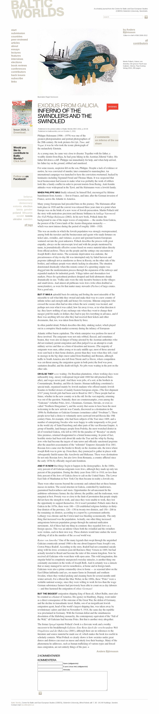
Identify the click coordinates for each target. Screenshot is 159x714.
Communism (25, 200)
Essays (15, 49)
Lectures (16, 52)
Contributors (18, 72)
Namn (70, 663)
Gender (28, 209)
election (27, 206)
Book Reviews (19, 65)
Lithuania (27, 213)
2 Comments (106, 139)
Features (16, 55)
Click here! (20, 161)
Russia (28, 216)
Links (14, 81)
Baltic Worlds (16, 703)
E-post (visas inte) (75, 666)
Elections (16, 62)
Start (13, 30)
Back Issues (18, 75)
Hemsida (66, 670)
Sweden (27, 219)
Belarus (28, 196)
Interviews (17, 59)
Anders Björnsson (107, 651)
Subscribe (17, 78)
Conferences (18, 68)
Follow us (19, 176)
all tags (29, 225)
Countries (16, 36)
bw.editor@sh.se (27, 705)
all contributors (140, 42)
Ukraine (17, 219)
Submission (18, 33)
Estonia (17, 206)
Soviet (20, 216)
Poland (17, 213)
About (14, 46)
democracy (25, 203)
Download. (20, 132)
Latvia (19, 209)
